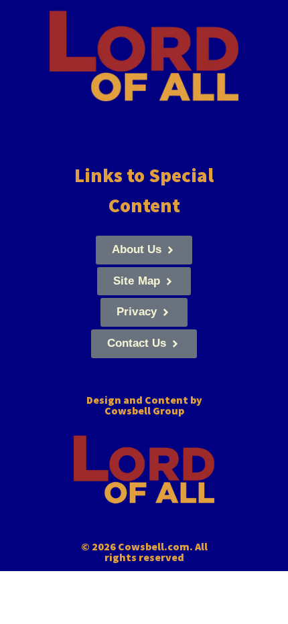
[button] (144, 250)
